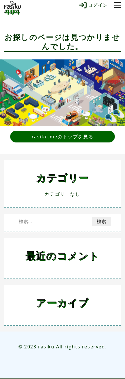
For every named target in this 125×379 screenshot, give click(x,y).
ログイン (98, 5)
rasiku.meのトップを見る (63, 136)
